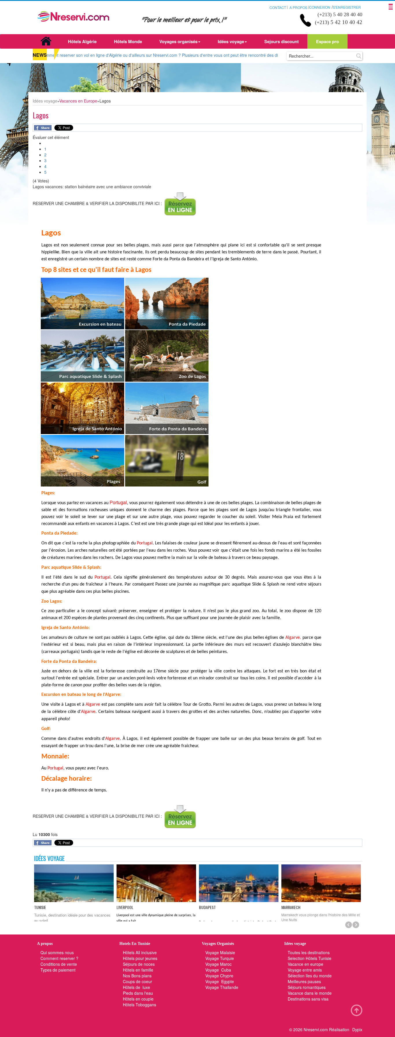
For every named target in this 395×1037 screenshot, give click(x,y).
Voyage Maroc (218, 964)
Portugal (118, 502)
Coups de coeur (137, 981)
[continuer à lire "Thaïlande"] (321, 883)
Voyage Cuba (218, 970)
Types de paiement (57, 970)
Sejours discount (281, 41)
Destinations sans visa (308, 999)
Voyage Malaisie (220, 952)
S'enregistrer (347, 7)
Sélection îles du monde (310, 976)
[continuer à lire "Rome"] (156, 883)
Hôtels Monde (128, 41)
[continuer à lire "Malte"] (74, 883)
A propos (298, 7)
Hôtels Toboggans (139, 1004)
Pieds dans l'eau (138, 993)
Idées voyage (231, 41)
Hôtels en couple (138, 999)
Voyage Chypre (219, 976)
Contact (278, 7)
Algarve (292, 637)
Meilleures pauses (304, 981)
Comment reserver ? (59, 958)
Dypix (357, 1029)
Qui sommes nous (57, 952)
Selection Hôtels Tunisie (309, 958)
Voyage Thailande (221, 987)
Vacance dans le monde (310, 993)
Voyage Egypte (219, 981)
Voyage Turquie (220, 958)
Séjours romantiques (307, 987)
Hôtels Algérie (82, 41)
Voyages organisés (178, 41)
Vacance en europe (306, 964)
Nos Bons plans (137, 976)
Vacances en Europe (78, 101)
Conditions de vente (58, 964)
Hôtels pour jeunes (140, 958)
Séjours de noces (139, 964)
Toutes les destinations (309, 952)
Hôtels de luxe (136, 987)
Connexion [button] (319, 7)
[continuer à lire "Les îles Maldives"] (238, 883)
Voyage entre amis (305, 970)
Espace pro (327, 41)
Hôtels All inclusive (140, 952)
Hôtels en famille (138, 970)
